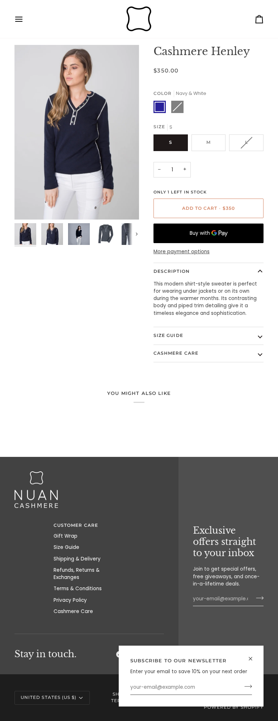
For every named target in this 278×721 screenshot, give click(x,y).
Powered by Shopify (234, 707)
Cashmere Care (175, 353)
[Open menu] (25, 19)
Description (171, 271)
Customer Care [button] (76, 525)
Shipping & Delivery (77, 558)
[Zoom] (28, 206)
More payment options (181, 251)
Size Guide (168, 335)
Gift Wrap (65, 536)
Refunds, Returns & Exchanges (77, 574)
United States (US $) (48, 697)
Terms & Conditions (78, 588)
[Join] (246, 686)
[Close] (254, 659)
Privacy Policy (70, 600)
